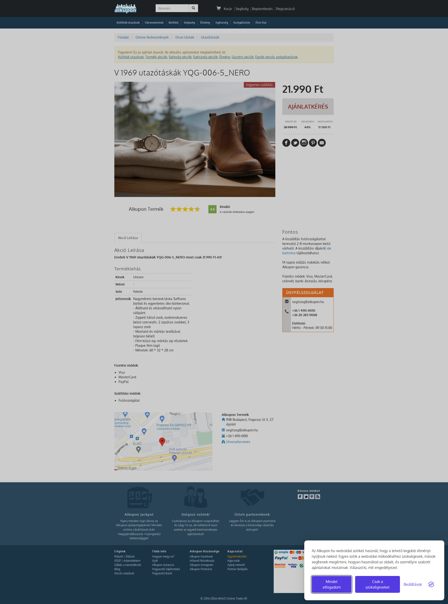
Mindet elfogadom (332, 584)
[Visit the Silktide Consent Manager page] (431, 584)
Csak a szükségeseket (377, 584)
